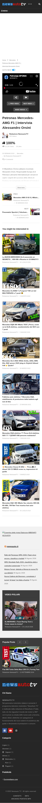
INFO (27, 796)
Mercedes (20, 153)
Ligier (4, 745)
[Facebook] (4, 730)
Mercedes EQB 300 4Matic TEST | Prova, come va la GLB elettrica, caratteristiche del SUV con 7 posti (20, 327)
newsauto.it (12, 546)
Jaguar (8, 752)
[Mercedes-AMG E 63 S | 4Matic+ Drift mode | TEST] (21, 200)
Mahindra (9, 759)
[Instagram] (16, 730)
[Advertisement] (21, 35)
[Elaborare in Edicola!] (15, 533)
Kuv (7, 763)
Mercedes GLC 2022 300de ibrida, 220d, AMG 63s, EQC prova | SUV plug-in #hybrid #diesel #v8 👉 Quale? (20, 363)
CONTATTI (17, 796)
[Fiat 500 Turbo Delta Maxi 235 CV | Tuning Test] (20, 656)
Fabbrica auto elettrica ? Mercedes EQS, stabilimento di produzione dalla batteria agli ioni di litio (20, 399)
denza (5, 756)
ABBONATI (32, 533)
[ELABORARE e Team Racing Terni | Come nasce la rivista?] (21, 610)
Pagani (8, 766)
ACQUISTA (6, 535)
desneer (5, 749)
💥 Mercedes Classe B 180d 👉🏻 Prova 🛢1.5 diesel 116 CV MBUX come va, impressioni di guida (20, 469)
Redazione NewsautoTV (18, 134)
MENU (5, 11)
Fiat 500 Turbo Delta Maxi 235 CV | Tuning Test (20, 669)
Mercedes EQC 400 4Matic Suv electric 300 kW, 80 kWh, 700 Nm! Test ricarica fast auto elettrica (20, 505)
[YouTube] (10, 730)
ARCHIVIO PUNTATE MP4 (21, 799)
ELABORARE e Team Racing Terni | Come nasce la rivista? (19, 623)
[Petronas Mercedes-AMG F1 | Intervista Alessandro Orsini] (21, 244)
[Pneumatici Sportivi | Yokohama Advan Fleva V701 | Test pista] (21, 215)
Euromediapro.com (11, 779)
